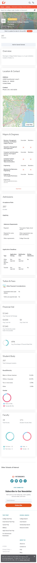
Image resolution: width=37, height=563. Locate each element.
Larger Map (29, 124)
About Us (22, 543)
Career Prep (6, 524)
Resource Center (24, 527)
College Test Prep (7, 518)
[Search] (29, 2)
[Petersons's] (3, 2)
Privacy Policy (6, 549)
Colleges (8, 7)
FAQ (21, 549)
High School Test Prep (8, 530)
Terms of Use (6, 551)
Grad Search (23, 521)
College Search (24, 518)
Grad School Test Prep (8, 521)
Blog (21, 552)
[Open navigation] (33, 2)
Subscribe (18, 505)
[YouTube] (20, 480)
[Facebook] (16, 480)
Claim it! (30, 31)
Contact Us (23, 546)
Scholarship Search (25, 524)
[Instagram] (25, 480)
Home (2, 7)
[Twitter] (12, 480)
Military (5, 527)
